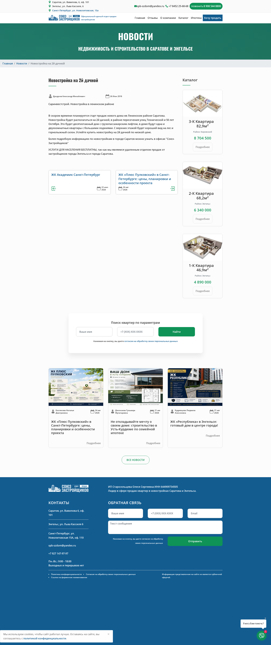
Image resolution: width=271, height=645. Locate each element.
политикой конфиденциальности (44, 638)
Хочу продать (212, 18)
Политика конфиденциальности (66, 574)
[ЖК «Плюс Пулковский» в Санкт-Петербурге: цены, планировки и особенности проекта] (76, 387)
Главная (140, 18)
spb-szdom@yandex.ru (150, 6)
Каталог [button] (183, 18)
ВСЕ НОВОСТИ (136, 460)
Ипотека (196, 18)
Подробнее (203, 147)
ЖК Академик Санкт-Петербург (75, 175)
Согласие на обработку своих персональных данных (111, 574)
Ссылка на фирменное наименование (69, 577)
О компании (168, 18)
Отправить (195, 541)
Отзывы (153, 18)
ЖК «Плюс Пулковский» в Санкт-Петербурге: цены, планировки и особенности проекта (144, 179)
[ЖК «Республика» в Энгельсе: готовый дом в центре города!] (195, 387)
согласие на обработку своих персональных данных (151, 341)
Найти (177, 331)
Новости (21, 63)
